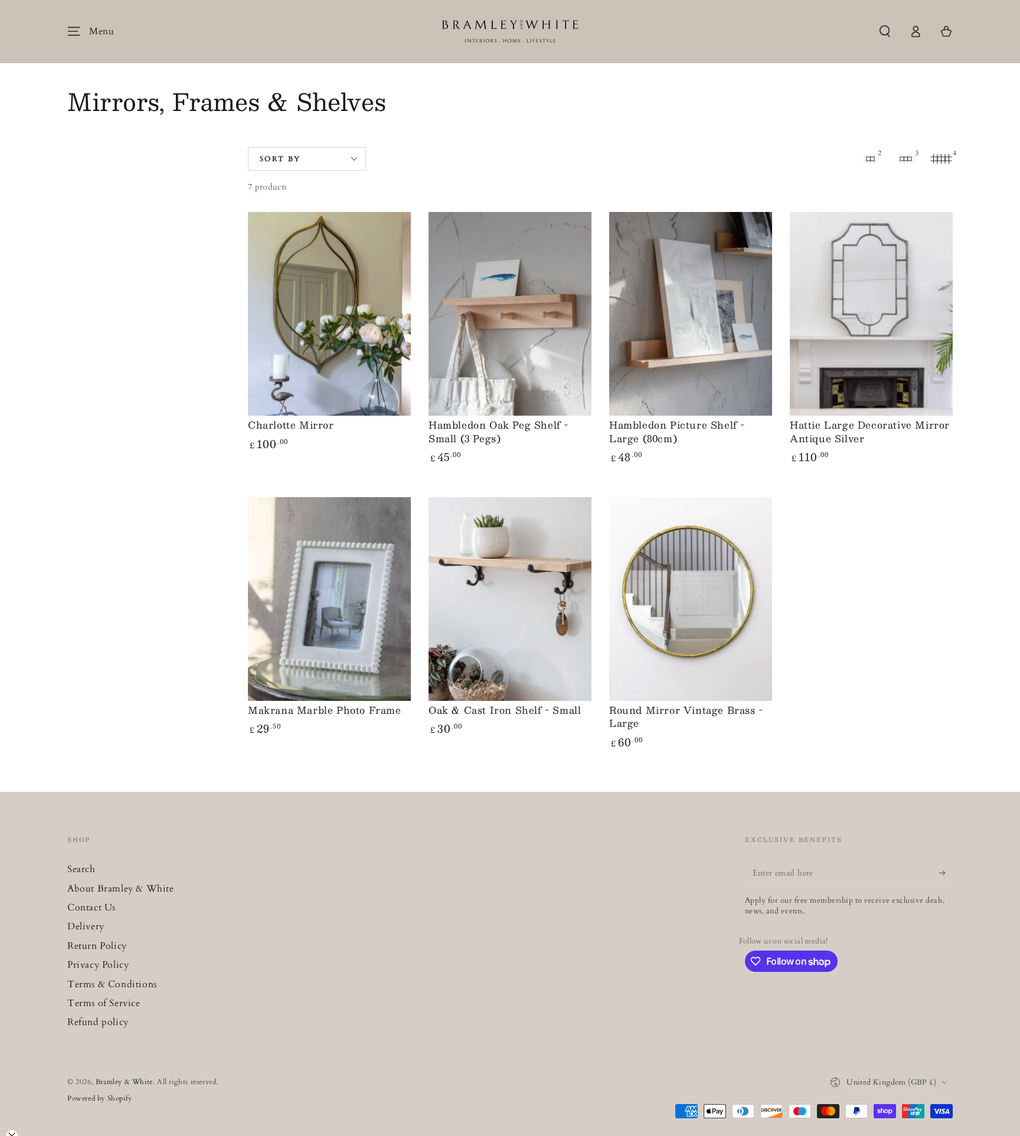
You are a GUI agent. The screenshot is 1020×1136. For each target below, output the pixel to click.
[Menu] (73, 31)
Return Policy (97, 945)
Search (81, 869)
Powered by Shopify (99, 1098)
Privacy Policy (98, 964)
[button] (884, 31)
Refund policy (98, 1022)
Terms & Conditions (112, 984)
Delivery (85, 926)
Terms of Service (103, 1003)
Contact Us (91, 907)
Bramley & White (124, 1081)
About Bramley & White (120, 888)
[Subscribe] (946, 873)
